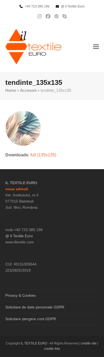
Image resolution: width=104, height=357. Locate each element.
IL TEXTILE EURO (34, 343)
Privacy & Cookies (20, 295)
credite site (89, 343)
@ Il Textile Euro (19, 236)
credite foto (52, 349)
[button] (96, 46)
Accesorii (28, 90)
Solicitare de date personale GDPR (34, 307)
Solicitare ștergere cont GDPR (30, 319)
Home (10, 90)
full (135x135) (43, 155)
